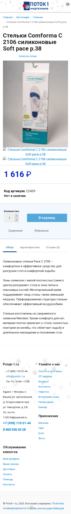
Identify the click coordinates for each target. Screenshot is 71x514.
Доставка (9, 469)
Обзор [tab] (10, 247)
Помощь (8, 479)
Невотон (43, 391)
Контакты (44, 386)
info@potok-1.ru (15, 376)
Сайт (41, 428)
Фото (41, 438)
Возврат (43, 381)
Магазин (43, 422)
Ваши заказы (11, 464)
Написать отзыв (28, 56)
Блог (41, 433)
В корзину (47, 218)
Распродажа (45, 402)
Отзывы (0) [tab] (53, 247)
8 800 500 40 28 (14, 430)
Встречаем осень (48, 396)
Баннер (42, 407)
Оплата (7, 474)
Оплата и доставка (50, 371)
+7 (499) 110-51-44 (17, 423)
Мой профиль (11, 458)
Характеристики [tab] (30, 247)
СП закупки (45, 376)
